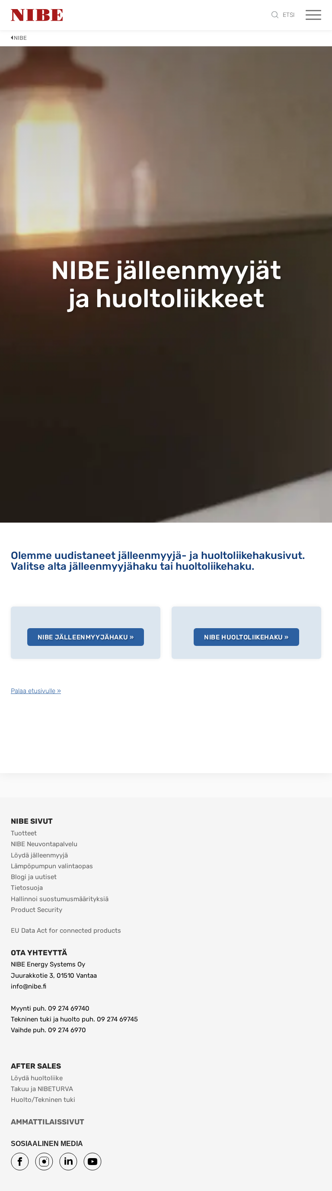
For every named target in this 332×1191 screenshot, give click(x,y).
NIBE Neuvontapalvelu (44, 844)
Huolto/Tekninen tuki (43, 1100)
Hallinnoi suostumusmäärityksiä (60, 899)
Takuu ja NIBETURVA (42, 1089)
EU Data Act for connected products (66, 930)
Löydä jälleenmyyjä (39, 855)
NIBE (20, 38)
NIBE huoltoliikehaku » (246, 637)
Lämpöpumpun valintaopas (52, 866)
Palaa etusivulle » (36, 691)
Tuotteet (24, 833)
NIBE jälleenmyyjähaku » (86, 637)
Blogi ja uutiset (34, 877)
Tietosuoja (27, 888)
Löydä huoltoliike (37, 1078)
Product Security (36, 910)
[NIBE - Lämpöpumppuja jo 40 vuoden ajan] (37, 15)
